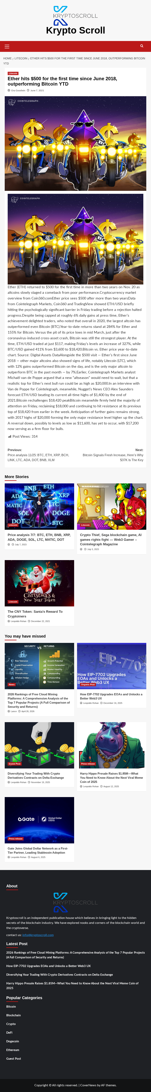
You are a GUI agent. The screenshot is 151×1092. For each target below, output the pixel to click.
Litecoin (13, 73)
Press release (88, 764)
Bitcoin (11, 1006)
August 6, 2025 (38, 857)
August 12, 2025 (111, 786)
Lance (14, 711)
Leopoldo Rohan (18, 621)
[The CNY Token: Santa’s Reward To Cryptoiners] (39, 583)
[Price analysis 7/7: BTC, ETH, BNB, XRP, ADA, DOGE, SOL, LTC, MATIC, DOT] (39, 506)
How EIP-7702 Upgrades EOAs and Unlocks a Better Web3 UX (48, 966)
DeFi (9, 1032)
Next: (113, 455)
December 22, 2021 (40, 621)
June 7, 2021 (37, 90)
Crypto (11, 1024)
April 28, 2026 (27, 711)
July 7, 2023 (21, 544)
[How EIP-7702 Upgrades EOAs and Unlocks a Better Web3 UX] (111, 666)
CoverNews (88, 1085)
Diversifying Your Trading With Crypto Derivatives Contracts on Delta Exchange (59, 974)
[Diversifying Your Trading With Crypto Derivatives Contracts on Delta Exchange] (39, 745)
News (12, 684)
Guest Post (14, 764)
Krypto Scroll (75, 30)
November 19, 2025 (40, 782)
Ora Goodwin (18, 90)
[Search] (141, 46)
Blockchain (13, 1015)
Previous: (38, 455)
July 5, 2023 (93, 549)
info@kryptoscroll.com (38, 935)
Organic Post (88, 684)
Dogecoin (12, 1041)
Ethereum (12, 1050)
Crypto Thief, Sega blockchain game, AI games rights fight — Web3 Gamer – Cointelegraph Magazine (111, 539)
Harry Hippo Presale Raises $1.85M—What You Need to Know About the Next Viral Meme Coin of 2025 (111, 777)
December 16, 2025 (112, 703)
